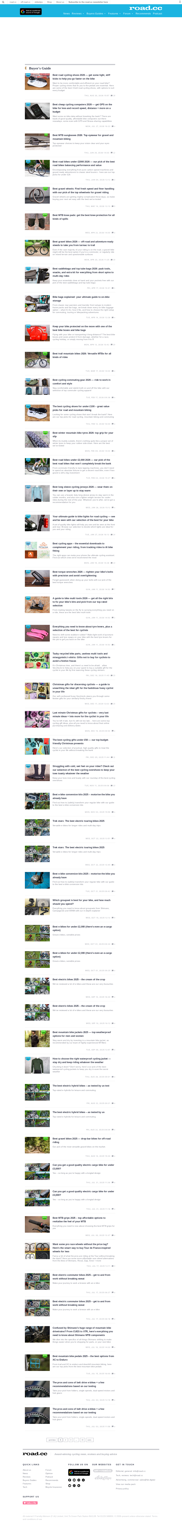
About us (27, 1470)
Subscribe (31, 1503)
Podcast (49, 1477)
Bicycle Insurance (54, 1487)
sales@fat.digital (147, 1480)
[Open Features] (120, 13)
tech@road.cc (136, 1475)
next (89, 1440)
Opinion (49, 1473)
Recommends (52, 1480)
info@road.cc (139, 1471)
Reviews (27, 1477)
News (25, 1473)
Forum (49, 1470)
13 (83, 1439)
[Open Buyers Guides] (105, 13)
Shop (48, 1483)
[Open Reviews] (83, 13)
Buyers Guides (29, 1480)
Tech (25, 1487)
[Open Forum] (132, 13)
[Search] (3, 2)
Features (27, 1483)
